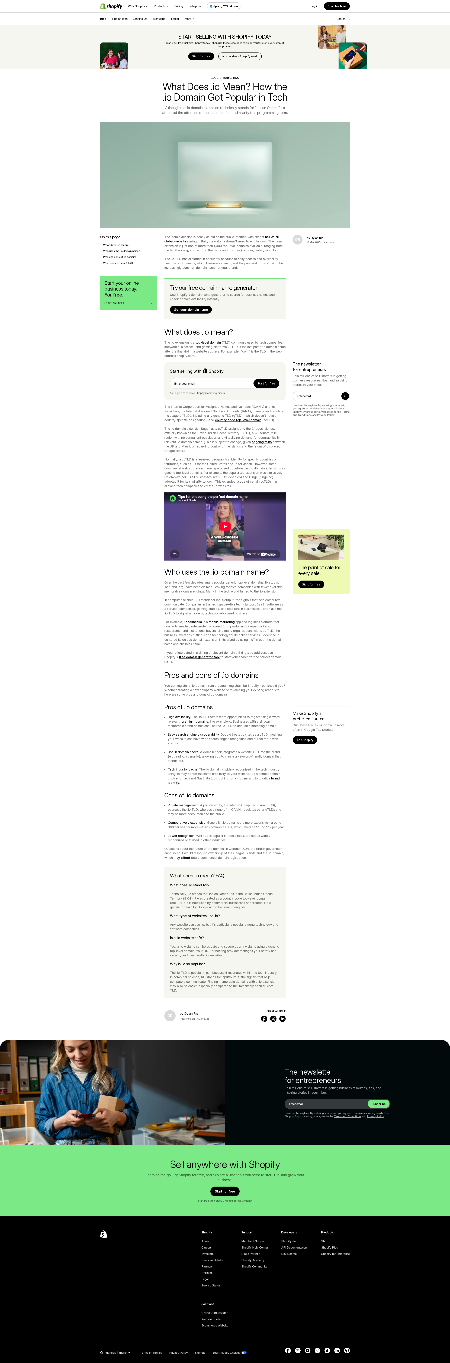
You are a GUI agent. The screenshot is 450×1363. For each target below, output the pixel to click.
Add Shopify (305, 740)
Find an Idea (120, 19)
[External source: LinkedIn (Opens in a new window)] (337, 1350)
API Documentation (294, 1247)
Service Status (210, 1285)
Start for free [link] (266, 383)
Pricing (178, 6)
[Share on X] (273, 1019)
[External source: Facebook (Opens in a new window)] (288, 1350)
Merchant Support (253, 1241)
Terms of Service (151, 1352)
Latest (175, 19)
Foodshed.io (193, 622)
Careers (206, 1247)
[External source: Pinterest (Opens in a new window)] (347, 1350)
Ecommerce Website (214, 1325)
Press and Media (212, 1260)
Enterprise (195, 6)
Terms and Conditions (347, 1116)
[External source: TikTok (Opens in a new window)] (327, 1350)
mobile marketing (222, 622)
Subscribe (379, 1104)
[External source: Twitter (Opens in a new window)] (298, 1350)
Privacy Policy (326, 414)
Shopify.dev (289, 1241)
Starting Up (140, 19)
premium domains (194, 721)
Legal (204, 1279)
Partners (207, 1266)
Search (341, 19)
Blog (103, 19)
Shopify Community (254, 1266)
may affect (182, 858)
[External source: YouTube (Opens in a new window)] (307, 1350)
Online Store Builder (214, 1313)
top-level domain (208, 342)
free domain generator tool (199, 657)
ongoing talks (262, 442)
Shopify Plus (329, 1247)
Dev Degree (289, 1254)
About (205, 1241)
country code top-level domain (238, 420)
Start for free (337, 6)
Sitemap (200, 1352)
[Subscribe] (345, 396)
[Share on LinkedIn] (282, 1019)
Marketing (159, 19)
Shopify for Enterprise (335, 1254)
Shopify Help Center (254, 1247)
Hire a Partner (250, 1254)
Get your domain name (191, 309)
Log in (314, 6)
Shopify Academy (253, 1260)
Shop (324, 1241)
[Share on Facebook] (264, 1019)
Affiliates (207, 1273)
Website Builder (211, 1319)
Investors (207, 1254)
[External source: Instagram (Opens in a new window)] (317, 1350)
